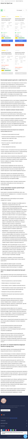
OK (25, 433)
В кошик (7, 40)
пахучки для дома (13, 417)
